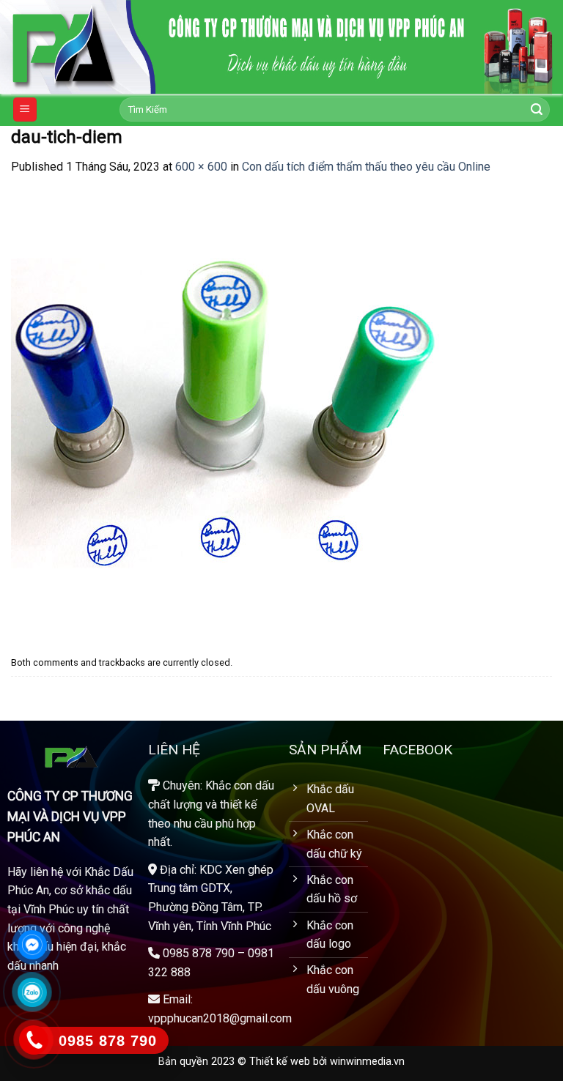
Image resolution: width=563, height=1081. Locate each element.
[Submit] (536, 109)
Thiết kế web (279, 1061)
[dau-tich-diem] (231, 413)
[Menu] (25, 109)
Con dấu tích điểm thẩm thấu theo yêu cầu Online (366, 167)
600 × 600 (201, 167)
